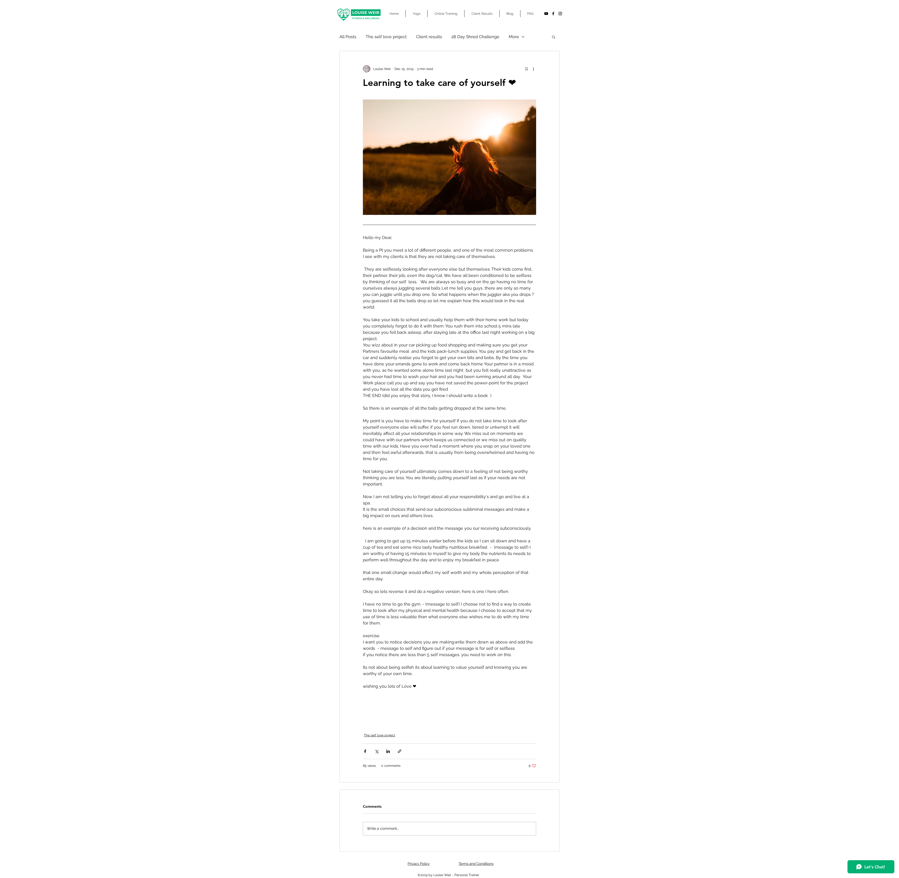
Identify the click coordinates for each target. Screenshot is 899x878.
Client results (429, 36)
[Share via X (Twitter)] (376, 751)
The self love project (386, 36)
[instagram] (560, 13)
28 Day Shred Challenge (475, 36)
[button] (553, 37)
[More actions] (533, 69)
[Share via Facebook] (365, 751)
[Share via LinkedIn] (388, 751)
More (514, 36)
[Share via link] (399, 751)
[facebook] (553, 13)
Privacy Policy (419, 864)
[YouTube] (546, 13)
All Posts (347, 36)
